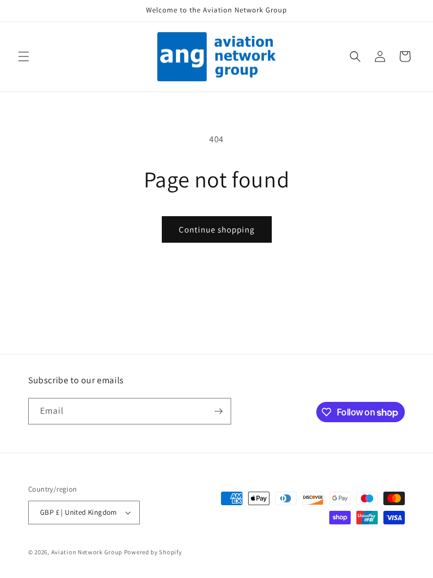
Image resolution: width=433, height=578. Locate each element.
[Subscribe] (218, 411)
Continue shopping (217, 229)
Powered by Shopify (153, 552)
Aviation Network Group (86, 552)
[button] (23, 56)
